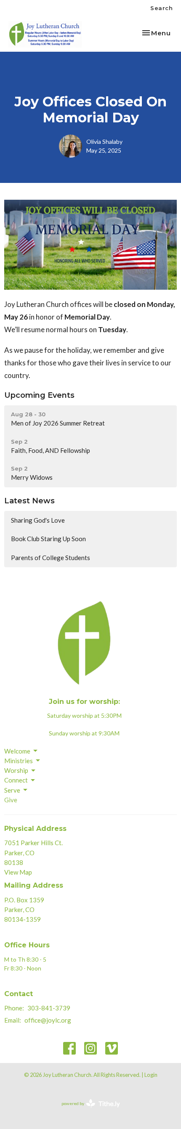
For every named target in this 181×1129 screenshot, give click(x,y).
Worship (16, 770)
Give (10, 800)
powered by (86, 1111)
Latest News (29, 500)
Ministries (18, 760)
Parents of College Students (50, 557)
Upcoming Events (39, 395)
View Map (18, 872)
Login (150, 1074)
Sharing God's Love (39, 520)
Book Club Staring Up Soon (48, 538)
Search (161, 8)
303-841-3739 (48, 1008)
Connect (16, 780)
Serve (12, 790)
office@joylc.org (47, 1020)
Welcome (17, 751)
